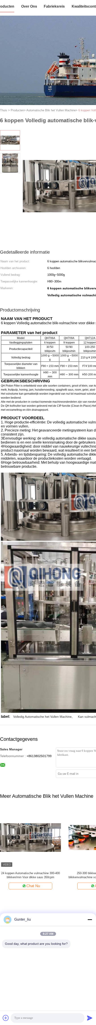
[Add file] (6, 1018)
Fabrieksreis (54, 6)
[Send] (89, 1018)
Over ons (29, 6)
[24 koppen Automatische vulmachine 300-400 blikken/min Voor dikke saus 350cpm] (30, 837)
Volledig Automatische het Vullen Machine (42, 716)
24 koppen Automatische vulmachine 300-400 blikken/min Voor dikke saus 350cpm (30, 875)
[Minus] (89, 919)
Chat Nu (33, 886)
